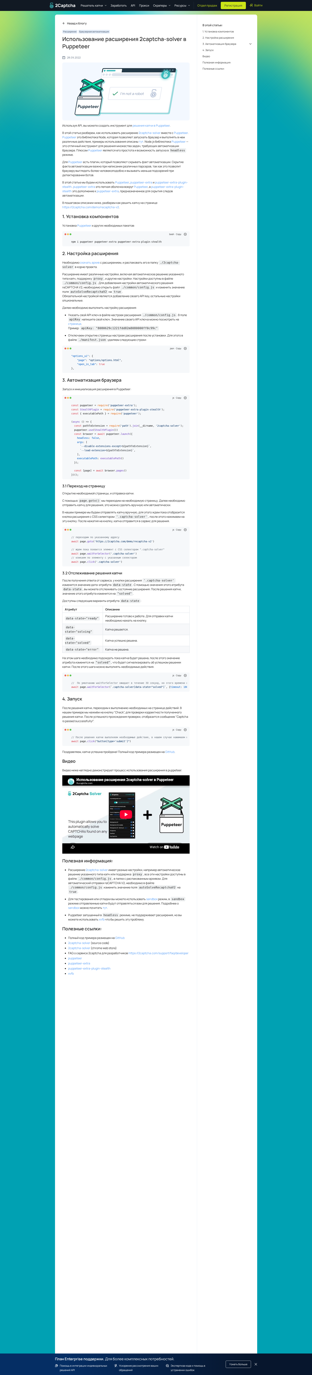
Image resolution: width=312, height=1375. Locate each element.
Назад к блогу (77, 23)
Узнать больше (238, 1364)
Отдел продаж (207, 5)
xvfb (102, 919)
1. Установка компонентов (90, 216)
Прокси (144, 5)
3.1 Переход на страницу (83, 485)
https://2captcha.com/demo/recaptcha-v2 (90, 207)
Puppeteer (181, 133)
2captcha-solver (150, 133)
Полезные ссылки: (82, 929)
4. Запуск (72, 699)
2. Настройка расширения (90, 253)
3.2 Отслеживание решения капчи (92, 573)
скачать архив (90, 262)
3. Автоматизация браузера (91, 380)
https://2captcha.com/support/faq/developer (159, 953)
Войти (258, 5)
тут (141, 142)
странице (74, 324)
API (133, 5)
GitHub (169, 752)
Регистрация (233, 5)
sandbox (152, 899)
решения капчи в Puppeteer (151, 126)
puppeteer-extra (141, 182)
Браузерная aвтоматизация (94, 31)
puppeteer (75, 958)
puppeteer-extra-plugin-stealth (89, 968)
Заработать (119, 5)
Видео (69, 761)
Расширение (69, 31)
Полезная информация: (87, 861)
